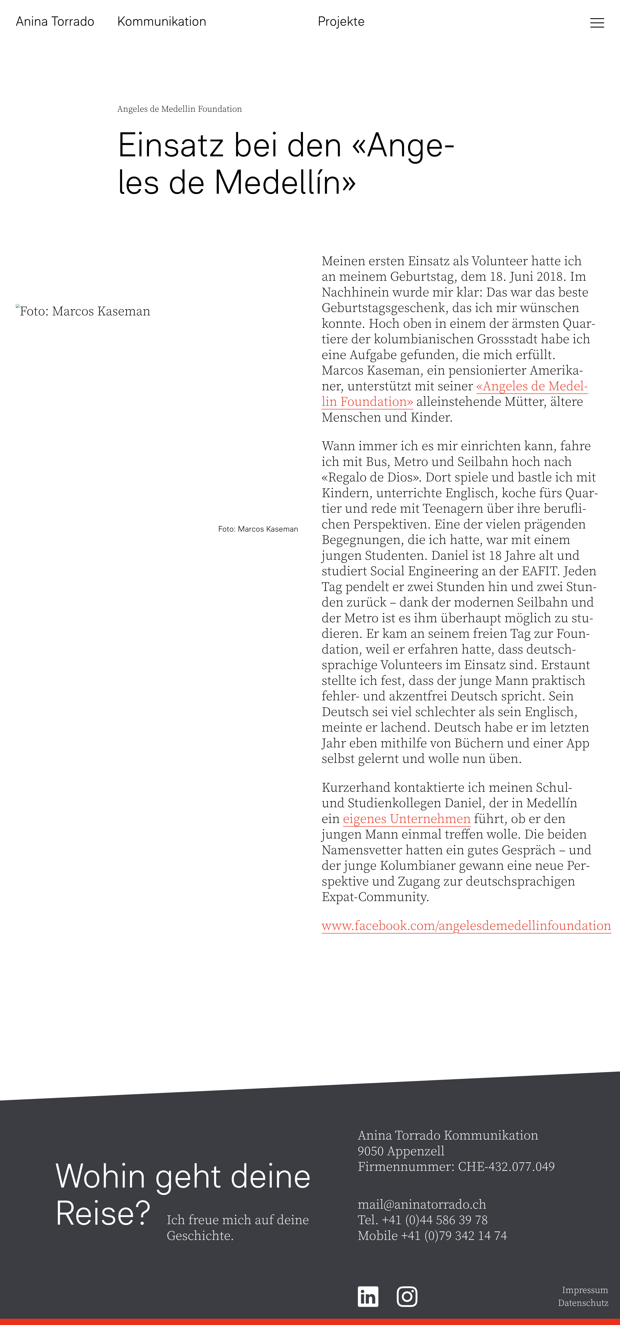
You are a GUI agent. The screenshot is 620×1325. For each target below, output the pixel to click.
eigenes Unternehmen (407, 819)
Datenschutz (583, 1303)
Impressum (585, 1290)
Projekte (341, 21)
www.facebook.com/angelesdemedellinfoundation (466, 926)
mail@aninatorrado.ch (422, 1205)
